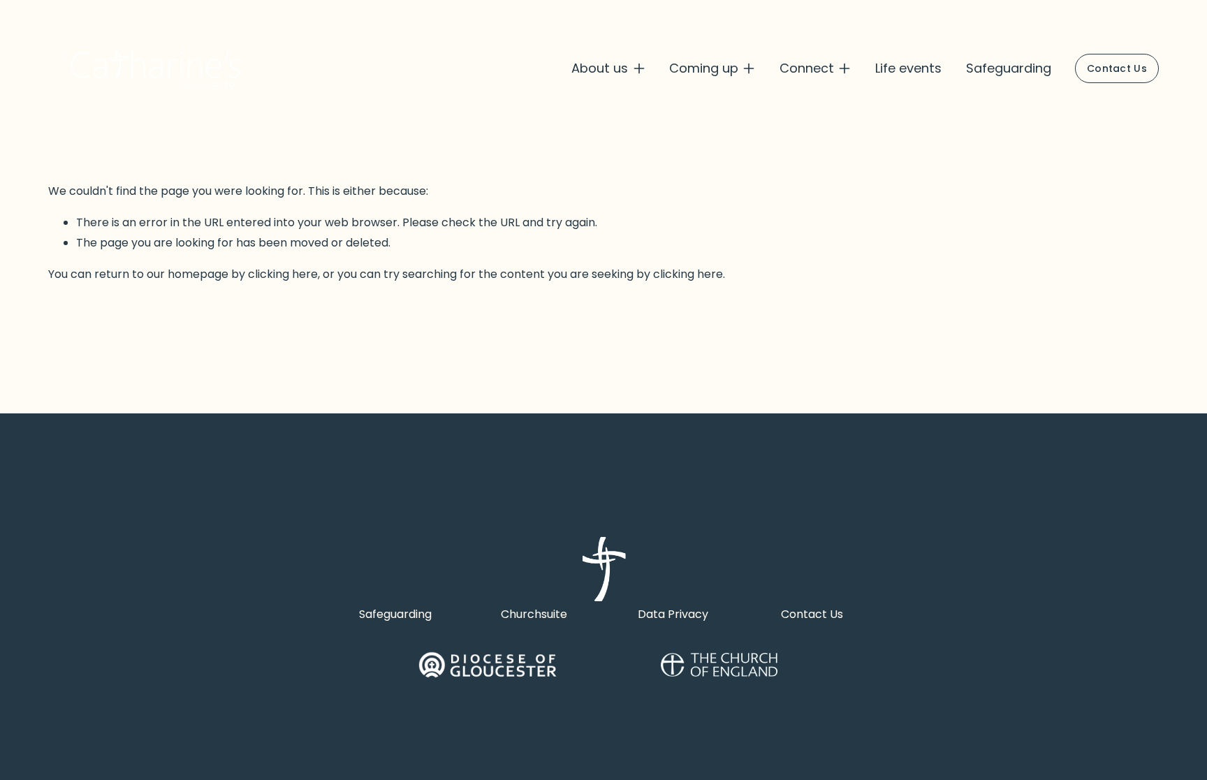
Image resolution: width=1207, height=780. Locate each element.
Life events (908, 68)
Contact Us (1117, 68)
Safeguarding (1008, 68)
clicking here (283, 274)
